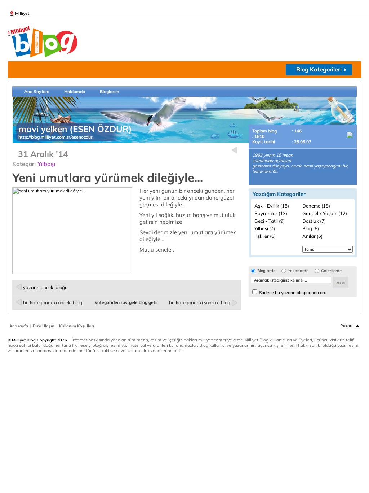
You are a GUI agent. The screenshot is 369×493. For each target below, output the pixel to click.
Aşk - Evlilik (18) (271, 206)
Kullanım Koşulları (76, 325)
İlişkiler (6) (265, 236)
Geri (234, 150)
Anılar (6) (312, 236)
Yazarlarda (298, 271)
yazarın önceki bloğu (45, 287)
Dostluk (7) (314, 221)
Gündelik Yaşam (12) (324, 213)
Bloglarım (109, 91)
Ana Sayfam (36, 91)
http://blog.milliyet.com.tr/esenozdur (55, 137)
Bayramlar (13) (270, 213)
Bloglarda (266, 271)
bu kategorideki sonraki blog (199, 302)
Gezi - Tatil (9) (269, 221)
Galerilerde (331, 271)
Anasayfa (18, 325)
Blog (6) (310, 228)
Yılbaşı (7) (264, 228)
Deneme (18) (316, 206)
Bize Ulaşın (43, 325)
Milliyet (22, 13)
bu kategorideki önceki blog (52, 302)
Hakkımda (74, 91)
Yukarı (346, 325)
